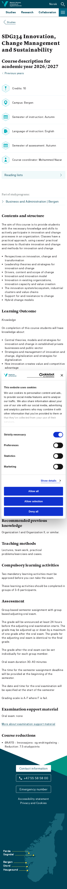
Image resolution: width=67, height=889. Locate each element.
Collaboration (47, 12)
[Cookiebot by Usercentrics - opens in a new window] (40, 375)
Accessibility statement (33, 799)
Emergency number (33, 789)
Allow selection (33, 501)
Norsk (53, 4)
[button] (63, 4)
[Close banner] (62, 375)
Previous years (14, 73)
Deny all (33, 511)
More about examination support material (28, 724)
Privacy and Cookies (33, 803)
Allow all (33, 491)
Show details (48, 480)
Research (27, 12)
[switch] (58, 445)
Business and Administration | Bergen (32, 201)
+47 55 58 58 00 (36, 778)
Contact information (33, 768)
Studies (11, 12)
